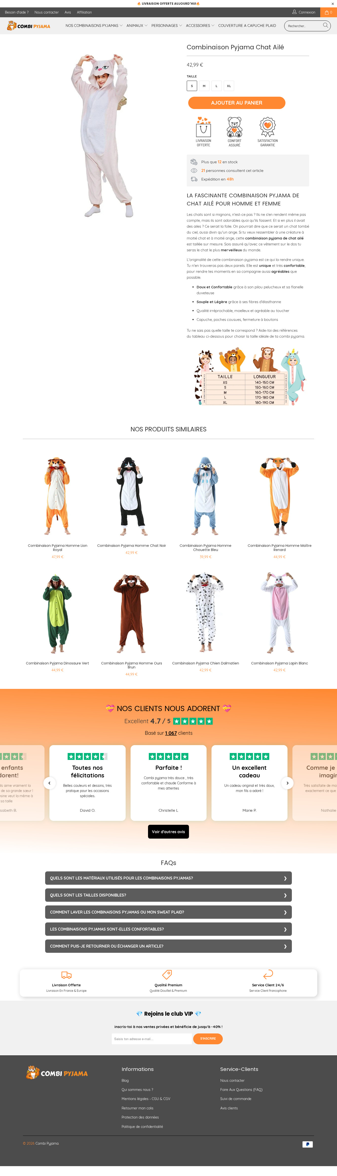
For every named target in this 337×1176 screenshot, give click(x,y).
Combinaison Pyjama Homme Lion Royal (57, 493)
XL (229, 86)
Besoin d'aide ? (17, 12)
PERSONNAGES (165, 25)
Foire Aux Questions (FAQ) (241, 1089)
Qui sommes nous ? (137, 1089)
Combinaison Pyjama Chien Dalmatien (205, 611)
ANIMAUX (135, 25)
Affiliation (84, 12)
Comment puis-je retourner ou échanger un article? (106, 946)
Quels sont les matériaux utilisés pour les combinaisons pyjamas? (121, 878)
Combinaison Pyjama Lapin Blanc (279, 611)
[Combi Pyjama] (29, 25)
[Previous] (31, 130)
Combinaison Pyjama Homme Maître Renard (279, 493)
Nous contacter (47, 12)
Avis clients (229, 1108)
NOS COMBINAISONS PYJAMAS (92, 25)
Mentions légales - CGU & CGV (146, 1099)
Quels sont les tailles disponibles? (88, 895)
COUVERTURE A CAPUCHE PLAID (247, 25)
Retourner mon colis (137, 1108)
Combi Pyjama (47, 1143)
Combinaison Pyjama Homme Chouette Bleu (205, 493)
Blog (125, 1080)
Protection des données (140, 1117)
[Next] (173, 130)
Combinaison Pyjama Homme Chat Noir (131, 493)
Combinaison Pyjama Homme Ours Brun (131, 611)
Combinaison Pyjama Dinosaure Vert (57, 611)
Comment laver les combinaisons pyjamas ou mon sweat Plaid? (117, 912)
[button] (49, 783)
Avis (68, 12)
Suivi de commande (235, 1099)
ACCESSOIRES (198, 25)
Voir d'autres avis (168, 831)
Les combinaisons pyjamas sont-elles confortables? (107, 929)
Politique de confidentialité (142, 1126)
